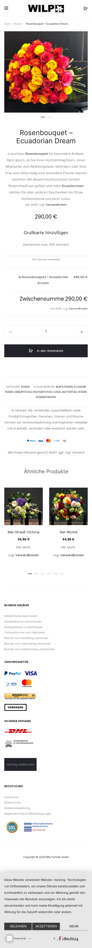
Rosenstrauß (46, 397)
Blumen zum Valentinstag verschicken (29, 649)
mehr (74, 926)
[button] (43, 116)
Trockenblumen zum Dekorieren (24, 632)
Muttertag (69, 392)
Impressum (11, 797)
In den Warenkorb (49, 351)
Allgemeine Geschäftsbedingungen (27, 813)
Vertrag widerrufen (20, 764)
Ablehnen (18, 926)
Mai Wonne (68, 532)
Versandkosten (56, 204)
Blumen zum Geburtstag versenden (27, 643)
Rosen (18, 23)
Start (7, 23)
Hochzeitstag (42, 392)
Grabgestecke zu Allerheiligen (23, 627)
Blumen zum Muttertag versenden (26, 638)
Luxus (57, 392)
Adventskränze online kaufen (23, 621)
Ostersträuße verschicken (20, 616)
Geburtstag (23, 392)
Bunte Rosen (64, 387)
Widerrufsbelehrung (17, 808)
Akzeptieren (46, 926)
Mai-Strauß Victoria (23, 532)
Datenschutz (12, 802)
